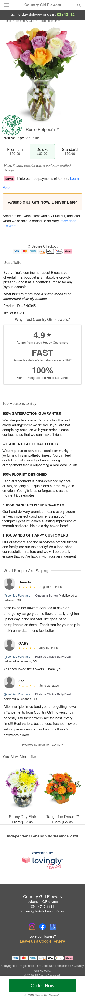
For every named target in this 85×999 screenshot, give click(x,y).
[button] (75, 988)
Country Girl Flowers (42, 5)
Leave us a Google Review (42, 941)
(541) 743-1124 (42, 906)
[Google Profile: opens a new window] (53, 926)
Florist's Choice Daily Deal (53, 656)
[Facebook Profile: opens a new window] (42, 926)
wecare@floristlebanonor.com (42, 911)
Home (7, 21)
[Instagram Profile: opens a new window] (32, 926)
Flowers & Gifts (25, 21)
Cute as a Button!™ (48, 595)
